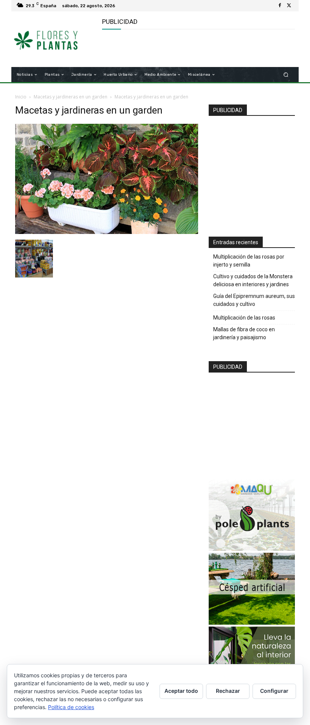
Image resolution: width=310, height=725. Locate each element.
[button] (286, 74)
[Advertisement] (190, 48)
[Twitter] (288, 5)
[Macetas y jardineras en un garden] (106, 232)
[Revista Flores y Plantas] (54, 39)
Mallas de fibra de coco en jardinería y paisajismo (244, 333)
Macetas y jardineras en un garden (70, 97)
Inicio (20, 97)
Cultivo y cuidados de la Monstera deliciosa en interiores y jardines (253, 280)
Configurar (274, 691)
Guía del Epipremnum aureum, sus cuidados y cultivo (254, 300)
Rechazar (228, 691)
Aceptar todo (181, 691)
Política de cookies (71, 707)
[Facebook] (279, 5)
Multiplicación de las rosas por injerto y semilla (248, 261)
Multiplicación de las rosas (244, 318)
